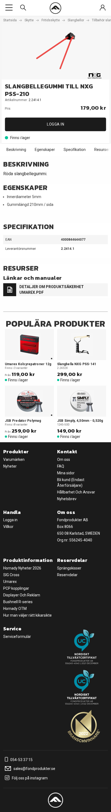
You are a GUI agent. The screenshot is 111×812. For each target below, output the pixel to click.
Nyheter (10, 466)
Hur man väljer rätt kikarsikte (27, 615)
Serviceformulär (17, 636)
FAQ (60, 466)
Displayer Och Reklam (21, 595)
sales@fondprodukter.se (34, 768)
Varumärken (14, 459)
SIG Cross (11, 575)
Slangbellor (76, 20)
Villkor (8, 526)
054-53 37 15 (21, 760)
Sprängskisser (69, 568)
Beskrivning (16, 149)
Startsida (10, 20)
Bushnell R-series (18, 602)
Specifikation (75, 149)
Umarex (10, 581)
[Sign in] (102, 8)
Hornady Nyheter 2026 (22, 568)
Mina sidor (66, 473)
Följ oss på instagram (29, 778)
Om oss (63, 459)
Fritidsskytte (50, 20)
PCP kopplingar (16, 588)
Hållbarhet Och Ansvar (76, 492)
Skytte (29, 20)
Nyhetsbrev (67, 499)
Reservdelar (67, 575)
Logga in (55, 124)
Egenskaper (45, 149)
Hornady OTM (15, 608)
